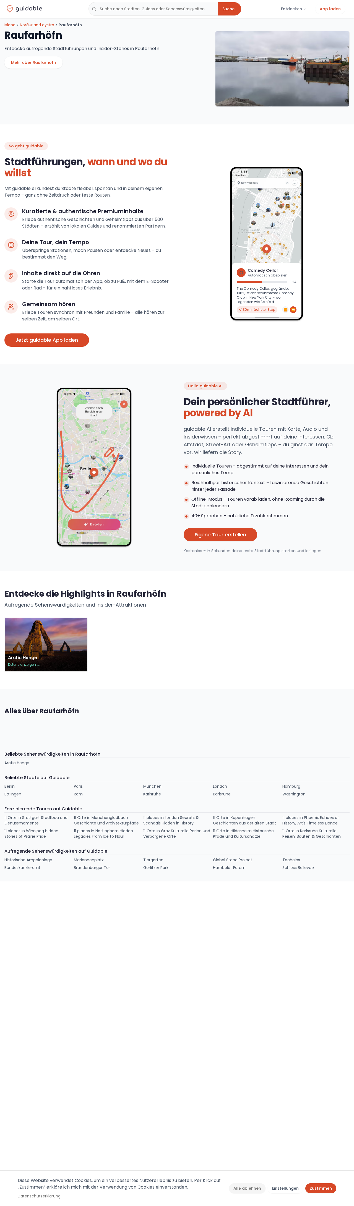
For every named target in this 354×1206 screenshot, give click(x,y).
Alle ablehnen (247, 1188)
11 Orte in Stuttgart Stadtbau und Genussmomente (35, 820)
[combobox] (153, 9)
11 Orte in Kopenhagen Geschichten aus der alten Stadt (244, 820)
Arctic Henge (16, 763)
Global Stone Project (232, 860)
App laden (330, 9)
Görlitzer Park (155, 867)
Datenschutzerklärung (39, 1196)
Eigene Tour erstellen (220, 534)
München (152, 786)
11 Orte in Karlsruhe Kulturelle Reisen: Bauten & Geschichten (311, 833)
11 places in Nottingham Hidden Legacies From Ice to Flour (103, 833)
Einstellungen (285, 1188)
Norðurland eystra (37, 25)
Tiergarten (153, 860)
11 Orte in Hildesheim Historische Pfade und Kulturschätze (243, 833)
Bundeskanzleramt (22, 867)
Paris (78, 786)
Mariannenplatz (89, 860)
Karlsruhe (152, 794)
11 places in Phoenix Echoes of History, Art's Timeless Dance (310, 820)
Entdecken (291, 9)
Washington (294, 794)
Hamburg (291, 786)
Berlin (9, 786)
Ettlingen (12, 794)
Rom (78, 794)
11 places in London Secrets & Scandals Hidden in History (171, 820)
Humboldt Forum (229, 867)
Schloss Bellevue (298, 867)
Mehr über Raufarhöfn (33, 62)
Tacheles (291, 860)
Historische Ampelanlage (28, 860)
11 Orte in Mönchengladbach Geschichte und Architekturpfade (106, 820)
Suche (228, 9)
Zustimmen (321, 1188)
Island (9, 25)
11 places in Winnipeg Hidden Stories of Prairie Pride (31, 833)
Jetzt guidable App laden (46, 339)
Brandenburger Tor (92, 867)
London (220, 786)
